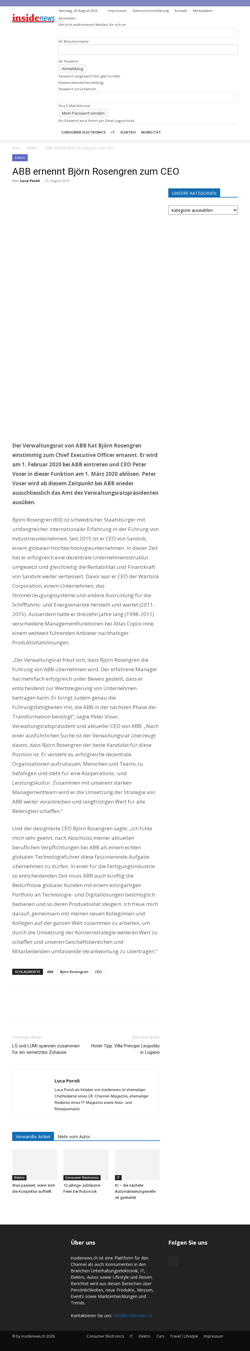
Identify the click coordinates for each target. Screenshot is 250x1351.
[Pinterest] (46, 194)
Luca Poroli (30, 180)
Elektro (128, 132)
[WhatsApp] (60, 194)
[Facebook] (18, 194)
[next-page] (17, 1209)
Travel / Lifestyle (184, 1336)
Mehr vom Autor (74, 1136)
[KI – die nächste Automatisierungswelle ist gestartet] (137, 1164)
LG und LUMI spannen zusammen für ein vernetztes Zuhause (46, 1049)
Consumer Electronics (83, 132)
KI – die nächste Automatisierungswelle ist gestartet (135, 1191)
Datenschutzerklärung (151, 10)
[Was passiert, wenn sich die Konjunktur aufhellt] (34, 1164)
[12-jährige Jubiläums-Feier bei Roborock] (85, 1164)
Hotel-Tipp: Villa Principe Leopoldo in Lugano (125, 1049)
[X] (32, 194)
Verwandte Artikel (33, 1136)
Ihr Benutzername (74, 41)
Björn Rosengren (74, 971)
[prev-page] (14, 1209)
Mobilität (151, 132)
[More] (74, 194)
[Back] (223, 9)
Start (16, 148)
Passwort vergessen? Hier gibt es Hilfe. (90, 76)
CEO (98, 971)
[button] (230, 132)
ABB (50, 971)
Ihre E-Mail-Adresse (74, 105)
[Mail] (233, 10)
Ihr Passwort (69, 61)
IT (113, 132)
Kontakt (181, 10)
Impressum (117, 10)
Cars (160, 1336)
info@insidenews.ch (132, 1315)
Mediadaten (202, 10)
